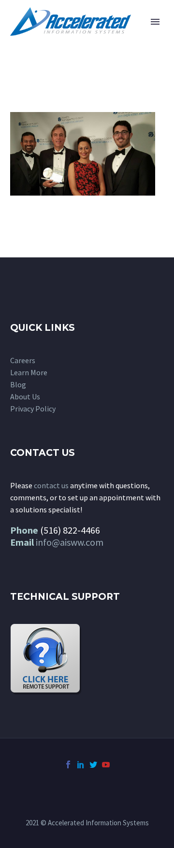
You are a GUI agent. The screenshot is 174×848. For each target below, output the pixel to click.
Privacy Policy (33, 408)
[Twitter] (93, 764)
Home (124, 36)
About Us (25, 396)
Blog (18, 384)
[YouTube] (106, 764)
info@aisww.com (69, 542)
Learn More (28, 372)
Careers (22, 360)
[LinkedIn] (81, 764)
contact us (51, 485)
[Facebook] (68, 764)
